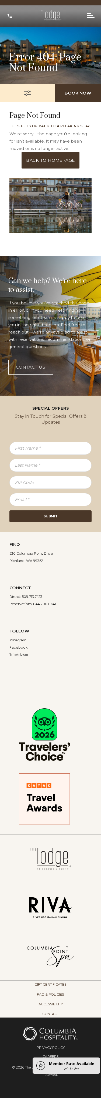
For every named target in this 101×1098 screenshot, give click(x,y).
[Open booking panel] (27, 93)
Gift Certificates (50, 984)
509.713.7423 (32, 597)
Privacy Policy (51, 1048)
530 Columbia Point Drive (31, 553)
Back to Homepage (50, 160)
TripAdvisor (19, 655)
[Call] (9, 15)
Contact (50, 1014)
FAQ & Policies (50, 994)
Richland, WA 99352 (26, 561)
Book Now (78, 93)
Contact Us (31, 367)
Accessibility (51, 1004)
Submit (51, 516)
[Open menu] (91, 15)
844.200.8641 (44, 604)
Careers (51, 1057)
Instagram (17, 640)
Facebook (18, 647)
